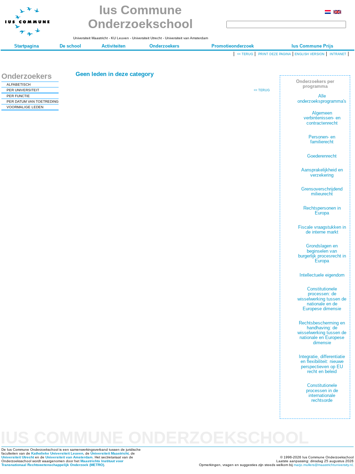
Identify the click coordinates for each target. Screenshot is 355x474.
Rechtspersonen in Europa (322, 210)
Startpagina (26, 46)
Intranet (338, 54)
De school (70, 46)
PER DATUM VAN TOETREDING (33, 101)
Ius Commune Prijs (312, 46)
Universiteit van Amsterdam (69, 457)
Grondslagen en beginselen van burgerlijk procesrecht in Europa (322, 253)
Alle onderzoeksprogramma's (321, 98)
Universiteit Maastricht (109, 453)
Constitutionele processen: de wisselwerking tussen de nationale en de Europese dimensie (321, 298)
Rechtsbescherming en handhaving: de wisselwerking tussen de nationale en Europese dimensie (321, 332)
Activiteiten (113, 46)
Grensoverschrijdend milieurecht (322, 191)
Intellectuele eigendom (322, 275)
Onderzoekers (164, 46)
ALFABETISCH (19, 84)
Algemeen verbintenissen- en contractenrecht (322, 118)
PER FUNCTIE (18, 96)
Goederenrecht (322, 156)
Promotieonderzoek (232, 46)
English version (309, 54)
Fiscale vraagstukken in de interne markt (322, 230)
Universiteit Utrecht (17, 457)
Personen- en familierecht (322, 139)
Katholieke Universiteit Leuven (57, 453)
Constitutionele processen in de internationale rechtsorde (322, 393)
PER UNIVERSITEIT (23, 90)
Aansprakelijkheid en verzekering (322, 172)
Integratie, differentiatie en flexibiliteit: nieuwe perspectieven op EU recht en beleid (322, 364)
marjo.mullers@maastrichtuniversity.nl (323, 465)
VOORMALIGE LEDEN (25, 107)
